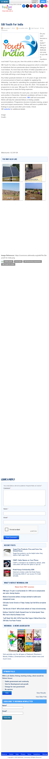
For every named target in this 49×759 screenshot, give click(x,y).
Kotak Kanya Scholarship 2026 (23, 569)
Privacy (23, 754)
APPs (43, 1)
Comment (7, 488)
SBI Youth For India (8, 264)
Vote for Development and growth (16, 684)
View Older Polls (41, 697)
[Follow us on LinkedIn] (34, 6)
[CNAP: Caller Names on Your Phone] (7, 563)
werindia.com (11, 654)
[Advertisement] (28, 128)
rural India (18, 261)
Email (6, 517)
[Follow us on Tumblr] (42, 6)
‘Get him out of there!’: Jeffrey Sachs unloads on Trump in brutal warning (24, 608)
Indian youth (8, 261)
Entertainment (20, 656)
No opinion (9, 689)
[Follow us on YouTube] (38, 6)
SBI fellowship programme (32, 261)
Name (6, 509)
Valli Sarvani (35, 28)
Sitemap (44, 754)
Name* (4, 705)
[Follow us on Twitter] (27, 6)
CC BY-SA (14, 153)
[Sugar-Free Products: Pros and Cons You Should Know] (7, 552)
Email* (4, 711)
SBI (28, 97)
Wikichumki (5, 153)
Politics (11, 656)
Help (17, 754)
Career (11, 754)
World (5, 656)
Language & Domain (35, 1)
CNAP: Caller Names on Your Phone (25, 560)
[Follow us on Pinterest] (31, 6)
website (7, 109)
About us (4, 754)
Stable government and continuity (17, 681)
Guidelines (36, 754)
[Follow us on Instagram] (45, 6)
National (30, 654)
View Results (41, 693)
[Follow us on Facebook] (23, 6)
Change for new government (15, 687)
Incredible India (23, 28)
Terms (29, 754)
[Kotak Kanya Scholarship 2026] (7, 573)
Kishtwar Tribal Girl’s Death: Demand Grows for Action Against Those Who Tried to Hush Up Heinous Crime (23, 613)
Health (28, 656)
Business (37, 654)
